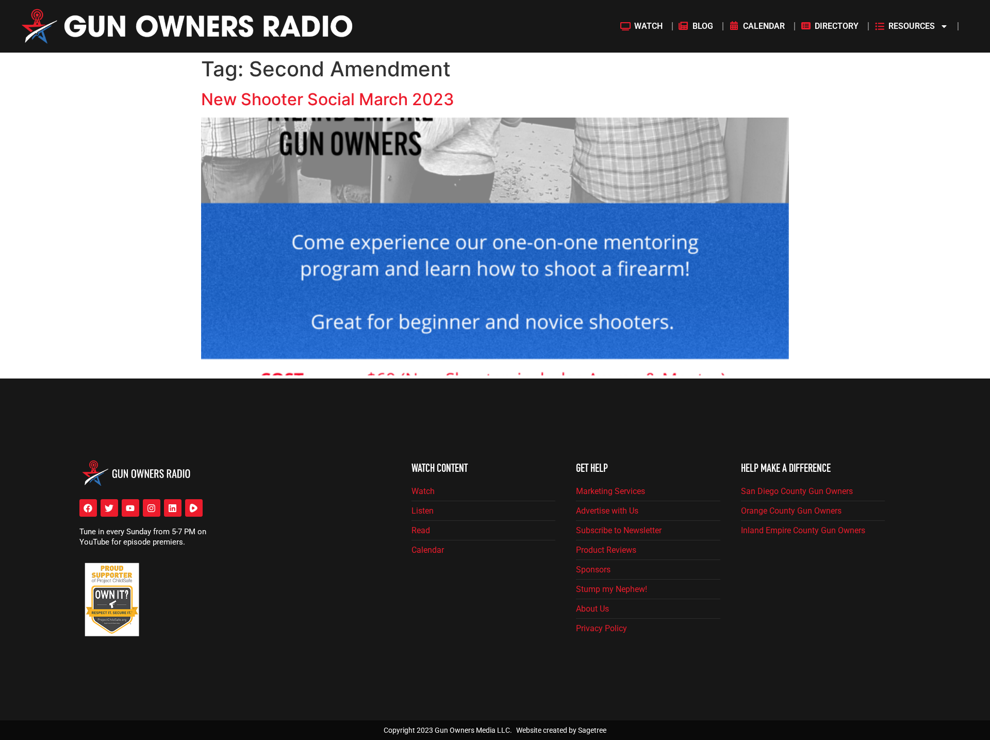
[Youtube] (130, 508)
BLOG (702, 26)
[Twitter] (109, 508)
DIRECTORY (837, 26)
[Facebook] (88, 508)
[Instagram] (151, 508)
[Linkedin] (173, 508)
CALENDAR (764, 26)
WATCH (648, 26)
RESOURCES (911, 26)
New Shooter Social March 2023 (327, 99)
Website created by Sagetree (561, 730)
